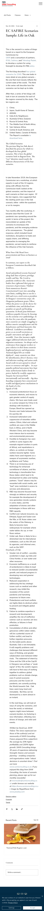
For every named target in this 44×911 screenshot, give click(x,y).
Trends (8, 802)
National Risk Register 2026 (16, 848)
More (27, 15)
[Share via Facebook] (7, 809)
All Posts (7, 15)
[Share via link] (22, 809)
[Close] (41, 897)
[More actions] (37, 26)
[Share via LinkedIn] (17, 809)
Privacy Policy (13, 903)
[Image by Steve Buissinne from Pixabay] (22, 834)
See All (36, 820)
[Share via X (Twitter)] (12, 809)
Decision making (11, 797)
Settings (11, 908)
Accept (32, 908)
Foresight (9, 799)
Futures (18, 15)
